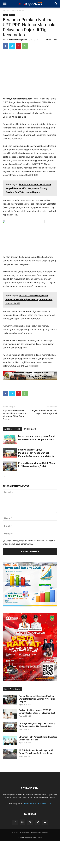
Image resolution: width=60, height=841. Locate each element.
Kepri (14, 10)
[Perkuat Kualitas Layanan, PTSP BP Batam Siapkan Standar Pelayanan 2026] (10, 714)
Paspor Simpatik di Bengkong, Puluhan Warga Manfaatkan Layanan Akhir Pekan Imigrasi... (37, 699)
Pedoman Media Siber (39, 833)
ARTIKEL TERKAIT (12, 429)
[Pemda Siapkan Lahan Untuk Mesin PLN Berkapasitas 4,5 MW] (10, 466)
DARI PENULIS (30, 429)
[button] (4, 4)
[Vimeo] (37, 822)
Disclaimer (24, 833)
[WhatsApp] (25, 46)
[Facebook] (5, 46)
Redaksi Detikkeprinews (18, 39)
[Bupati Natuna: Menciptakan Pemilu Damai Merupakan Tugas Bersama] (10, 439)
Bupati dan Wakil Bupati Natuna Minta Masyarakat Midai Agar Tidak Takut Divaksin (15, 414)
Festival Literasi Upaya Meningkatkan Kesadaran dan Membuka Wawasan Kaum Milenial (36, 452)
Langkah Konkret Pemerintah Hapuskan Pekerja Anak (44, 412)
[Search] (56, 4)
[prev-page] (4, 476)
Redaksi (15, 833)
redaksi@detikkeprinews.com (37, 803)
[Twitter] (12, 46)
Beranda (6, 10)
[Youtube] (45, 822)
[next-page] (9, 476)
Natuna (22, 10)
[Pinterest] (18, 46)
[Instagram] (22, 822)
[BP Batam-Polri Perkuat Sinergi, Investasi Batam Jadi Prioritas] (10, 740)
